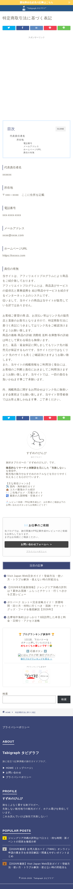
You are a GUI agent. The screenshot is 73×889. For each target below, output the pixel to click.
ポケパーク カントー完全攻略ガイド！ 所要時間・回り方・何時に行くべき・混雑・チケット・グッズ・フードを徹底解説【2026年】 (37, 606)
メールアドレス (31, 146)
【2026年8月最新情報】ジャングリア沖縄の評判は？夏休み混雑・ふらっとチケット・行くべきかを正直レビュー (37, 591)
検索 (5, 693)
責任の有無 (28, 152)
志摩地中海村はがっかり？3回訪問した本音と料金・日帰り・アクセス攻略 (36, 619)
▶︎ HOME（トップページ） (18, 768)
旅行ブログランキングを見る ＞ (36, 659)
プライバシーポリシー (36, 551)
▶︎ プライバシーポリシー (17, 777)
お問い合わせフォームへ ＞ (36, 544)
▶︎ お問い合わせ (12, 772)
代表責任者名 (17, 136)
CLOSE (60, 129)
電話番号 (27, 143)
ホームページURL (32, 149)
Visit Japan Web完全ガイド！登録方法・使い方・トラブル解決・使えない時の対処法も (35, 577)
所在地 (20, 139)
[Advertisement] (36, 76)
